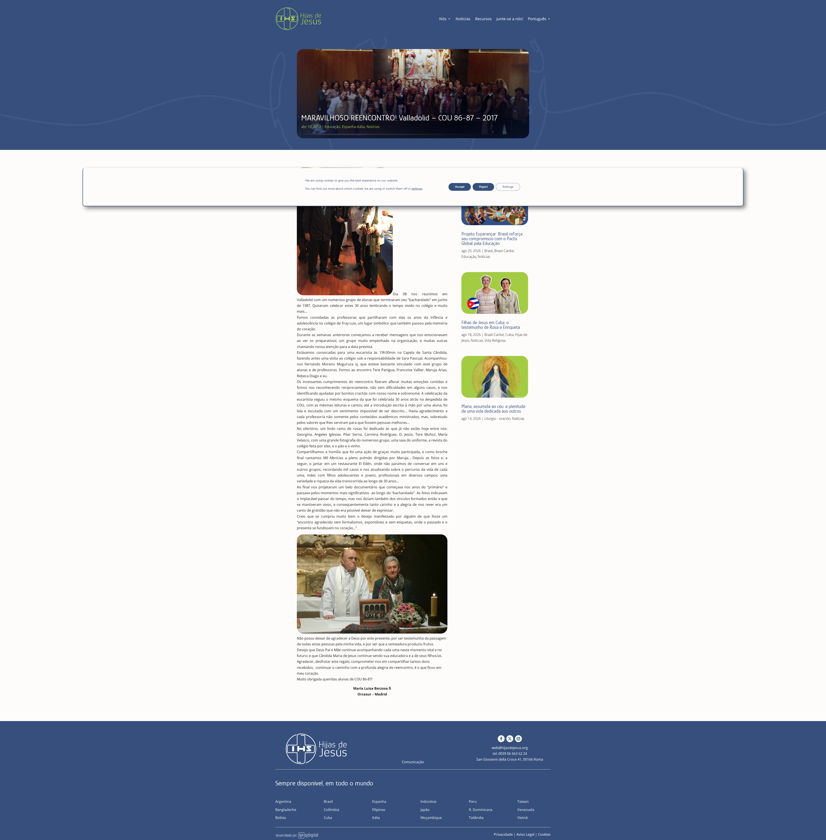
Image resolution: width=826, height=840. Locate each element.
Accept (459, 187)
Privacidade (503, 834)
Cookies (544, 834)
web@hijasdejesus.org (510, 747)
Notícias (463, 18)
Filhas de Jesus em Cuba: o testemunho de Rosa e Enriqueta (490, 325)
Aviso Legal (525, 834)
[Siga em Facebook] (501, 738)
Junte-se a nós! (509, 18)
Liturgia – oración (497, 418)
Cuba (509, 334)
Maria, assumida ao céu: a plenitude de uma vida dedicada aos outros (493, 409)
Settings (508, 187)
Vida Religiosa (494, 340)
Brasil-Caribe (504, 250)
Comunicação (413, 762)
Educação (332, 126)
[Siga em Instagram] (518, 738)
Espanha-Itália (353, 126)
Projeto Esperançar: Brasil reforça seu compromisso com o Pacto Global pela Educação (491, 238)
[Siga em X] (509, 738)
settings (416, 189)
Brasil (488, 250)
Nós (443, 18)
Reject (483, 187)
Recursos (483, 18)
